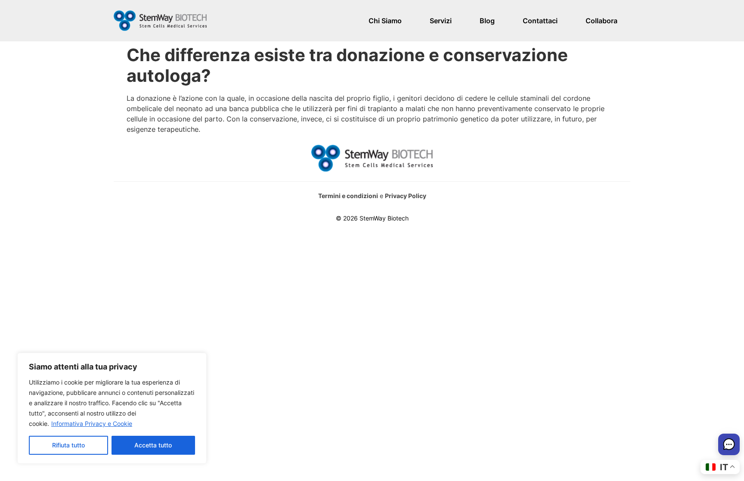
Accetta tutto (153, 445)
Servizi (441, 20)
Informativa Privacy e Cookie (91, 423)
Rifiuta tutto (68, 445)
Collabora (601, 20)
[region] (112, 408)
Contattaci (540, 20)
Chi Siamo (385, 20)
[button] (728, 445)
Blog (487, 20)
